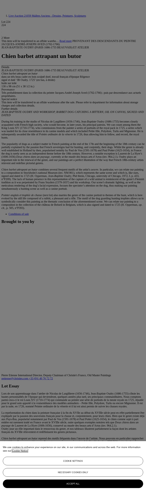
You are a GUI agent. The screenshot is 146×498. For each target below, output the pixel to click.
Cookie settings (73, 461)
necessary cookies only (73, 472)
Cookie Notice (20, 450)
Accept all (73, 484)
